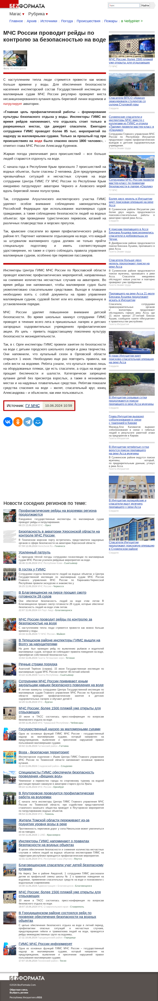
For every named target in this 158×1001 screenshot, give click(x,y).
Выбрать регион (19, 992)
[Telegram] (28, 421)
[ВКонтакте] (8, 421)
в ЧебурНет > (132, 21)
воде (38, 141)
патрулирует (12, 104)
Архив (32, 21)
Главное (16, 21)
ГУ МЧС (32, 405)
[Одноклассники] (18, 421)
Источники (48, 21)
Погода (67, 21)
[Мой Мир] (38, 421)
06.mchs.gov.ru (18, 68)
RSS (39, 997)
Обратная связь (19, 989)
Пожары (110, 21)
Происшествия (88, 21)
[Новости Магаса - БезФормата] (23, 5)
